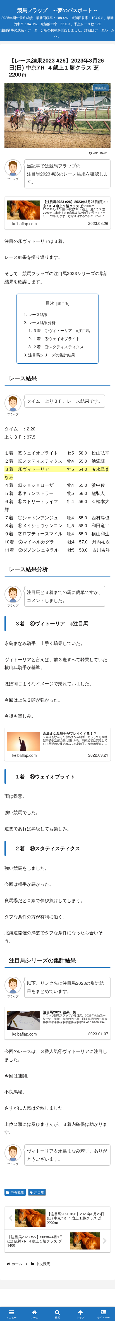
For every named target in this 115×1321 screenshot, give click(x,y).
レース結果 (38, 314)
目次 (49, 303)
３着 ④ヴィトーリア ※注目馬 (61, 330)
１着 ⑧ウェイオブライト (56, 338)
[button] (102, 939)
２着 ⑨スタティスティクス (58, 346)
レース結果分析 (42, 322)
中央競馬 (17, 1192)
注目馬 (39, 1192)
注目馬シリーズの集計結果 (51, 355)
